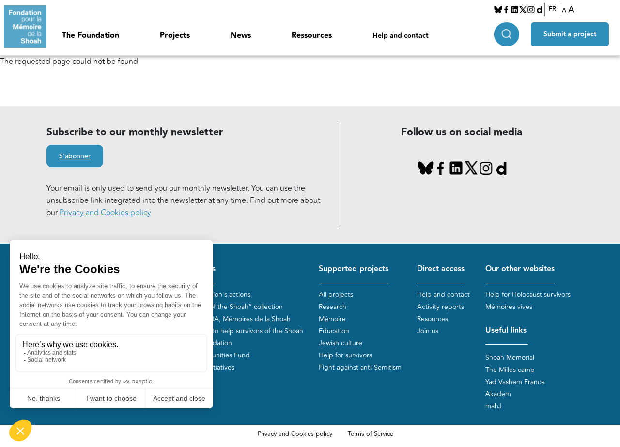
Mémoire (332, 319)
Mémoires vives (508, 307)
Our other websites (520, 269)
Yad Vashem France (515, 382)
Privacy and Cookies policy (105, 212)
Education (334, 331)
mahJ (493, 406)
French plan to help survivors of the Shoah (238, 331)
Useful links (506, 330)
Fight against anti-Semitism (360, 367)
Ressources (312, 36)
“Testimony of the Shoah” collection (228, 307)
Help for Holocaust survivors (528, 295)
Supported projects (353, 269)
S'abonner (75, 156)
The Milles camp (510, 370)
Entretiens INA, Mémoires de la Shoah (232, 319)
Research (332, 307)
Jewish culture (340, 343)
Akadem (498, 394)
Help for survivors (345, 355)
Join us (427, 331)
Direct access (441, 269)
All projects (336, 295)
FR (552, 9)
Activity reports (440, 307)
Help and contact (400, 36)
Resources (432, 319)
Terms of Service (370, 434)
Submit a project (569, 34)
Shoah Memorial (509, 358)
